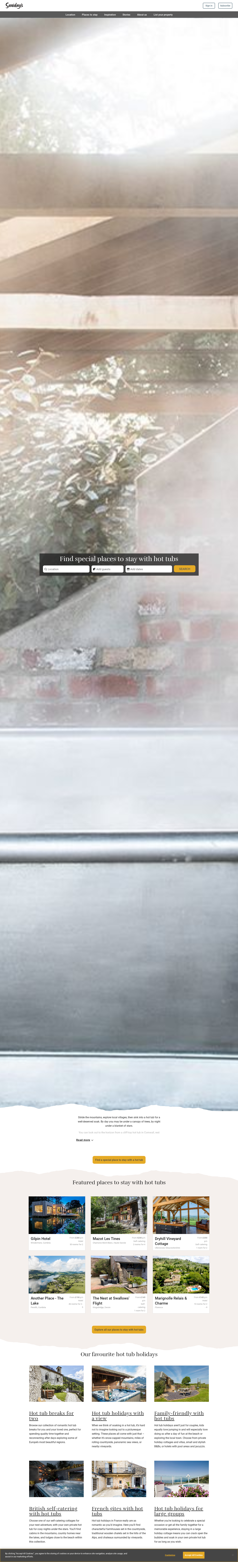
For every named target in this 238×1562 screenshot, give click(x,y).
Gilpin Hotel (40, 1238)
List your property (163, 14)
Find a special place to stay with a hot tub (119, 1159)
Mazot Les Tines (106, 1238)
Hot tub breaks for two (51, 1416)
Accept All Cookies (194, 1555)
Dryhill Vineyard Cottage (168, 1241)
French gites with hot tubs (117, 1512)
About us (142, 14)
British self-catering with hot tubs (53, 1512)
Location (70, 14)
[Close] (232, 1555)
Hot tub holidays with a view (118, 1416)
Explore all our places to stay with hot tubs (119, 1329)
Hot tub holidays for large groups (178, 1512)
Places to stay (89, 14)
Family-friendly (173, 1414)
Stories (126, 14)
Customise (170, 1555)
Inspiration (110, 14)
